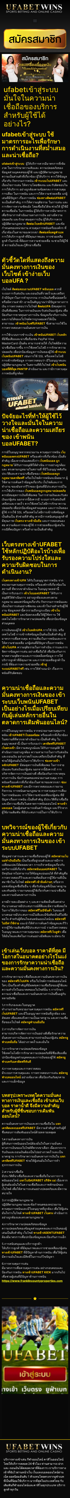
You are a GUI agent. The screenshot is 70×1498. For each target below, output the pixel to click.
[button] (35, 21)
